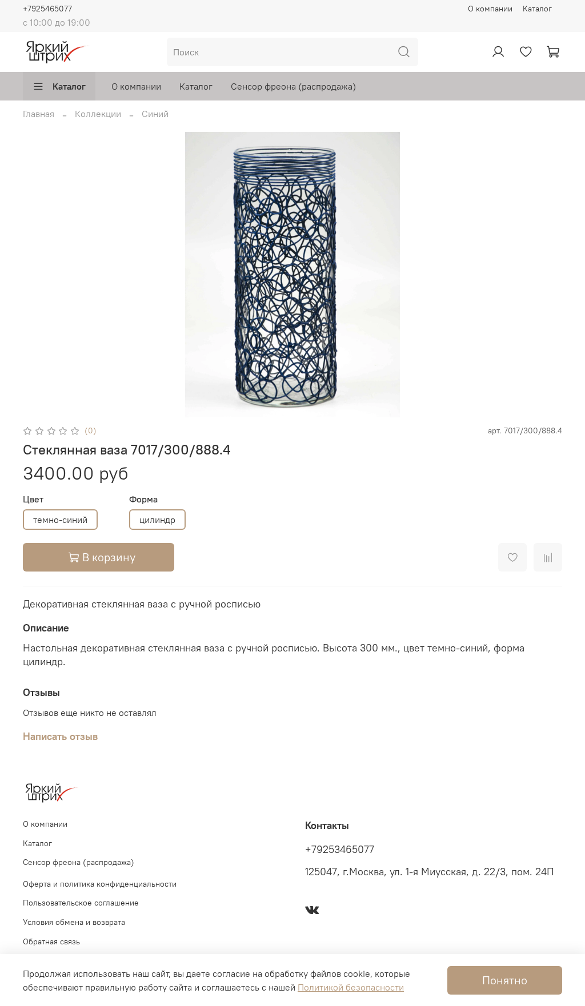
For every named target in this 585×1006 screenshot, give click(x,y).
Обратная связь (51, 941)
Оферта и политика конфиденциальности (100, 884)
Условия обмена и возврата (74, 922)
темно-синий (60, 519)
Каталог (537, 8)
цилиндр (157, 519)
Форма (143, 499)
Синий (155, 113)
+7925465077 (47, 8)
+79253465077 (339, 849)
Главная (38, 113)
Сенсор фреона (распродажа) (293, 86)
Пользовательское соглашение (81, 903)
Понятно (504, 980)
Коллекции (98, 113)
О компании (490, 8)
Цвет (33, 499)
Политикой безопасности (351, 987)
